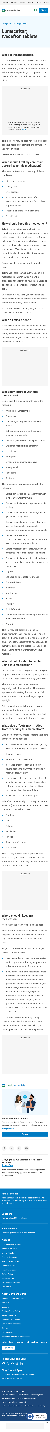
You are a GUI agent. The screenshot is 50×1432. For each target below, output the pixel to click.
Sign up (25, 1134)
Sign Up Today (8, 1347)
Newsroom (30, 1374)
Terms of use (7, 1165)
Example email (8, 1129)
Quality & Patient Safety (11, 1311)
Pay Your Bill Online (9, 1266)
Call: (8, 1413)
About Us (5, 1303)
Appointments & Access (11, 1245)
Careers (5, 1328)
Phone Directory (8, 1278)
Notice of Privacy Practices (11, 1406)
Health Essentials (18, 1374)
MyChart (20, 1378)
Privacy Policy (23, 1402)
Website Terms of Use (9, 1402)
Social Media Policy (8, 1398)
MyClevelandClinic (8, 1378)
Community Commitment (11, 1324)
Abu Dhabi (14, 2)
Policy (24, 129)
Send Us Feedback (8, 1395)
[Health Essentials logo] (16, 1085)
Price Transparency (9, 1270)
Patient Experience (9, 1315)
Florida (30, 2)
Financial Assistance (10, 1257)
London (38, 2)
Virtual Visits (7, 1287)
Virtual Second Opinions (11, 1283)
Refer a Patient (7, 1274)
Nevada (46, 2)
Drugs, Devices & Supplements (15, 24)
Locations (6, 1307)
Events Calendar (8, 1253)
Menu (43, 10)
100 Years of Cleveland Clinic (13, 1298)
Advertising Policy (37, 1395)
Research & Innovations (11, 1320)
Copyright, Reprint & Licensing (27, 1398)
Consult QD (6, 1374)
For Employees (7, 1332)
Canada (22, 2)
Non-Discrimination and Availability (33, 1406)
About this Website (23, 1395)
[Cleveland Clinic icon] (3, 1085)
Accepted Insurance (9, 1249)
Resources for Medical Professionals (16, 1336)
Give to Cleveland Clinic (11, 1261)
